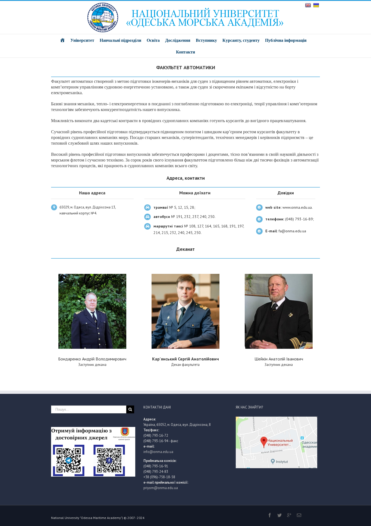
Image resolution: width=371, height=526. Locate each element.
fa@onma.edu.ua (292, 231)
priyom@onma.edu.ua (160, 488)
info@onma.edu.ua (158, 451)
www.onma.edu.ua (297, 207)
